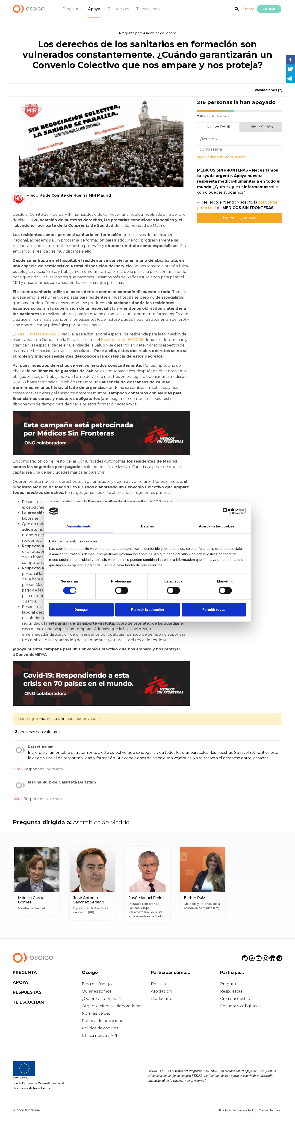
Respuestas (118, 9)
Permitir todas (213, 610)
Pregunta (71, 9)
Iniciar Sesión (261, 127)
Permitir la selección (147, 610)
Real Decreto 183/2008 (122, 340)
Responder (33, 769)
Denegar (81, 610)
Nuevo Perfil (218, 127)
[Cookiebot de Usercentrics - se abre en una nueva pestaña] (226, 511)
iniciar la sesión (52, 718)
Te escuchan (148, 9)
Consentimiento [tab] (78, 526)
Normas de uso (96, 1013)
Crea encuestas (235, 998)
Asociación (161, 991)
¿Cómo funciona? (27, 1110)
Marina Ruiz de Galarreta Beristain (62, 782)
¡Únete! (248, 9)
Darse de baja (269, 1110)
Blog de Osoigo (97, 984)
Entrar (269, 9)
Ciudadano (161, 998)
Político (158, 984)
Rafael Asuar (40, 747)
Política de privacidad (103, 1021)
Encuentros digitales (240, 1006)
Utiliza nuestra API (99, 1035)
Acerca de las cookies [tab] (216, 526)
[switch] (121, 590)
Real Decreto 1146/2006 (38, 334)
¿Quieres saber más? (101, 998)
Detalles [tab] (147, 526)
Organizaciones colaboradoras (111, 1006)
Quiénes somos (97, 991)
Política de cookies (100, 1028)
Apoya (94, 9)
